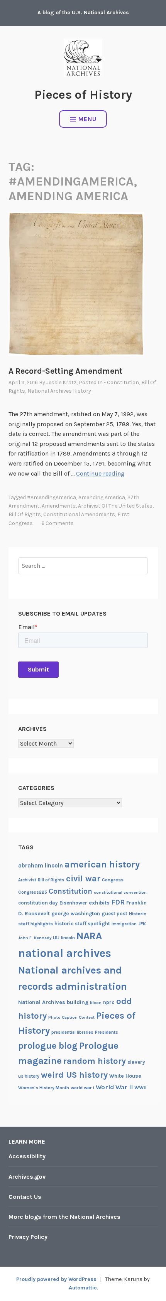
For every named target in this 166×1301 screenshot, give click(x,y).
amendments (59, 506)
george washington (75, 913)
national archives (64, 953)
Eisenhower (73, 903)
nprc (109, 1002)
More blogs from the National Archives (64, 1216)
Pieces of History (83, 95)
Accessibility (27, 1156)
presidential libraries (72, 1032)
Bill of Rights (24, 514)
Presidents (106, 1032)
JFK (142, 923)
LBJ (56, 937)
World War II (114, 1087)
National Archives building (53, 1002)
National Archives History (59, 391)
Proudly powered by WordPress (56, 1279)
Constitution (70, 891)
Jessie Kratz (61, 382)
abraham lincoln (40, 865)
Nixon (96, 1002)
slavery (136, 1062)
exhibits (99, 902)
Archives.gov (27, 1176)
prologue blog (48, 1045)
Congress (113, 880)
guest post (114, 913)
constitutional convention (120, 892)
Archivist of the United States (115, 506)
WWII (140, 1087)
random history (94, 1061)
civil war (83, 879)
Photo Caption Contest (71, 1017)
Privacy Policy (27, 1236)
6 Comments (57, 523)
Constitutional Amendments (79, 514)
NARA (89, 936)
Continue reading (100, 473)
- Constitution (121, 382)
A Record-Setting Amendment (65, 371)
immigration (124, 923)
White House (125, 1076)
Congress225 (32, 892)
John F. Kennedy (34, 937)
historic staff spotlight (82, 923)
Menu (87, 119)
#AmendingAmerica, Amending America (76, 497)
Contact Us (24, 1196)
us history (28, 1076)
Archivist (27, 880)
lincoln (68, 937)
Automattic (83, 1287)
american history (102, 864)
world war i (82, 1087)
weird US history (74, 1075)
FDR (118, 902)
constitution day (38, 903)
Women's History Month (43, 1087)
